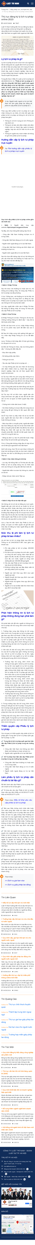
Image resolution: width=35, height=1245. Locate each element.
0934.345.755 (20, 1169)
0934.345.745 (22, 1176)
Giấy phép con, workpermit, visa (21, 9)
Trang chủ (4, 9)
